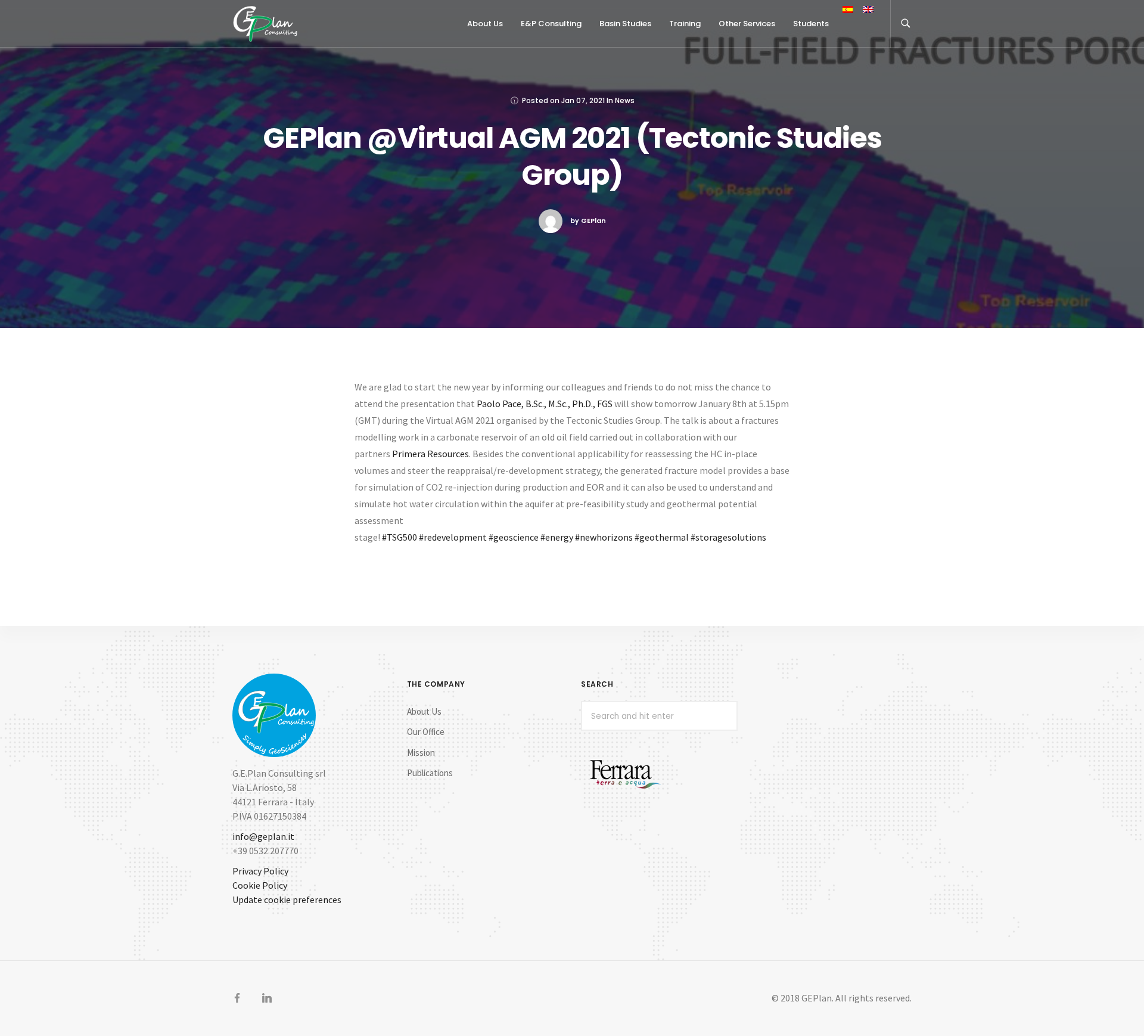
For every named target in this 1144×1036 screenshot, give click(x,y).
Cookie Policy (259, 885)
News (625, 100)
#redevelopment (453, 537)
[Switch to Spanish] (848, 10)
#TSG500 (399, 537)
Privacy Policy (260, 871)
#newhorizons (604, 537)
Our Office (425, 731)
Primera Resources (430, 454)
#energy (556, 537)
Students (811, 23)
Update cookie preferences (286, 899)
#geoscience (514, 537)
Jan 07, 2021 (583, 100)
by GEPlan (588, 220)
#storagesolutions (728, 537)
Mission (421, 752)
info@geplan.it (263, 836)
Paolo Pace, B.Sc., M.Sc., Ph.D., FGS (545, 404)
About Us (424, 711)
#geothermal (662, 537)
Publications (430, 772)
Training (685, 23)
